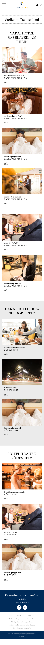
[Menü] (5, 4)
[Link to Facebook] (19, 607)
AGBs (11, 619)
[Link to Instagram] (25, 607)
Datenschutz (31, 619)
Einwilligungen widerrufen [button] (22, 628)
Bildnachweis (32, 616)
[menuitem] (5, 4)
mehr (6, 82)
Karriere (10, 616)
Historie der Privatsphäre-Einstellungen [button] (22, 625)
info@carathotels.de (22, 602)
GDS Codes (20, 616)
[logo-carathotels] (22, 5)
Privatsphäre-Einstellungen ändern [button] (22, 622)
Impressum (20, 619)
